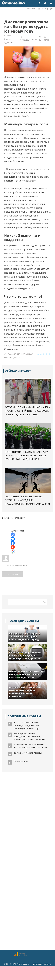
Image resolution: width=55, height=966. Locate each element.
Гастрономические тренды (28, 752)
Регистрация (47, 8)
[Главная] (13, 3)
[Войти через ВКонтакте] (13, 539)
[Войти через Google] (13, 551)
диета (16, 357)
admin (46, 39)
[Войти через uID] (13, 534)
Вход (32, 8)
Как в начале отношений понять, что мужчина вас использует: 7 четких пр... (27, 725)
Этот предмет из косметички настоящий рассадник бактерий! (30, 746)
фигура (8, 357)
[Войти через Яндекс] (13, 547)
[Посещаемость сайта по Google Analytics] (20, 955)
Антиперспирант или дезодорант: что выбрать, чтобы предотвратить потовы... (30, 736)
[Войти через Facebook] (13, 543)
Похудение (14, 354)
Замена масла (21, 761)
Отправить (12, 574)
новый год (27, 354)
